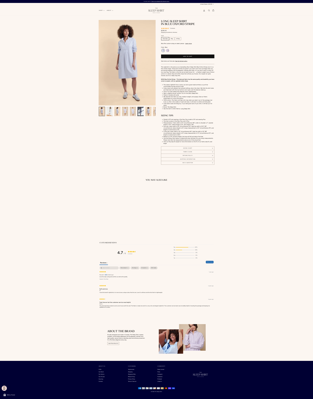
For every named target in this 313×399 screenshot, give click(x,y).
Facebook (159, 376)
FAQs (100, 369)
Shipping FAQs (132, 374)
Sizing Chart (187, 148)
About (109, 10)
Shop (101, 10)
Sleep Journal (160, 369)
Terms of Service (132, 381)
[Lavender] (168, 50)
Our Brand (101, 371)
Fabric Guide (187, 151)
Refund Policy (188, 155)
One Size (165, 38)
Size (162, 35)
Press (158, 371)
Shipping (163, 32)
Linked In (159, 381)
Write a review (209, 262)
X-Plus (178, 38)
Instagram (159, 374)
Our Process (102, 376)
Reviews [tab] (103, 263)
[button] (185, 247)
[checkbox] (154, 267)
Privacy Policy (131, 379)
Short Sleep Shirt (193, 93)
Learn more (188, 43)
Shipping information (187, 159)
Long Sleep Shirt (185, 108)
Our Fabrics (101, 374)
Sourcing (101, 379)
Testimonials (131, 369)
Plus (172, 38)
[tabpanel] (156, 288)
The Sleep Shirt (172, 107)
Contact (101, 381)
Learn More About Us (113, 343)
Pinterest (159, 379)
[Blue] (163, 50)
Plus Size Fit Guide (174, 141)
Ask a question (188, 162)
